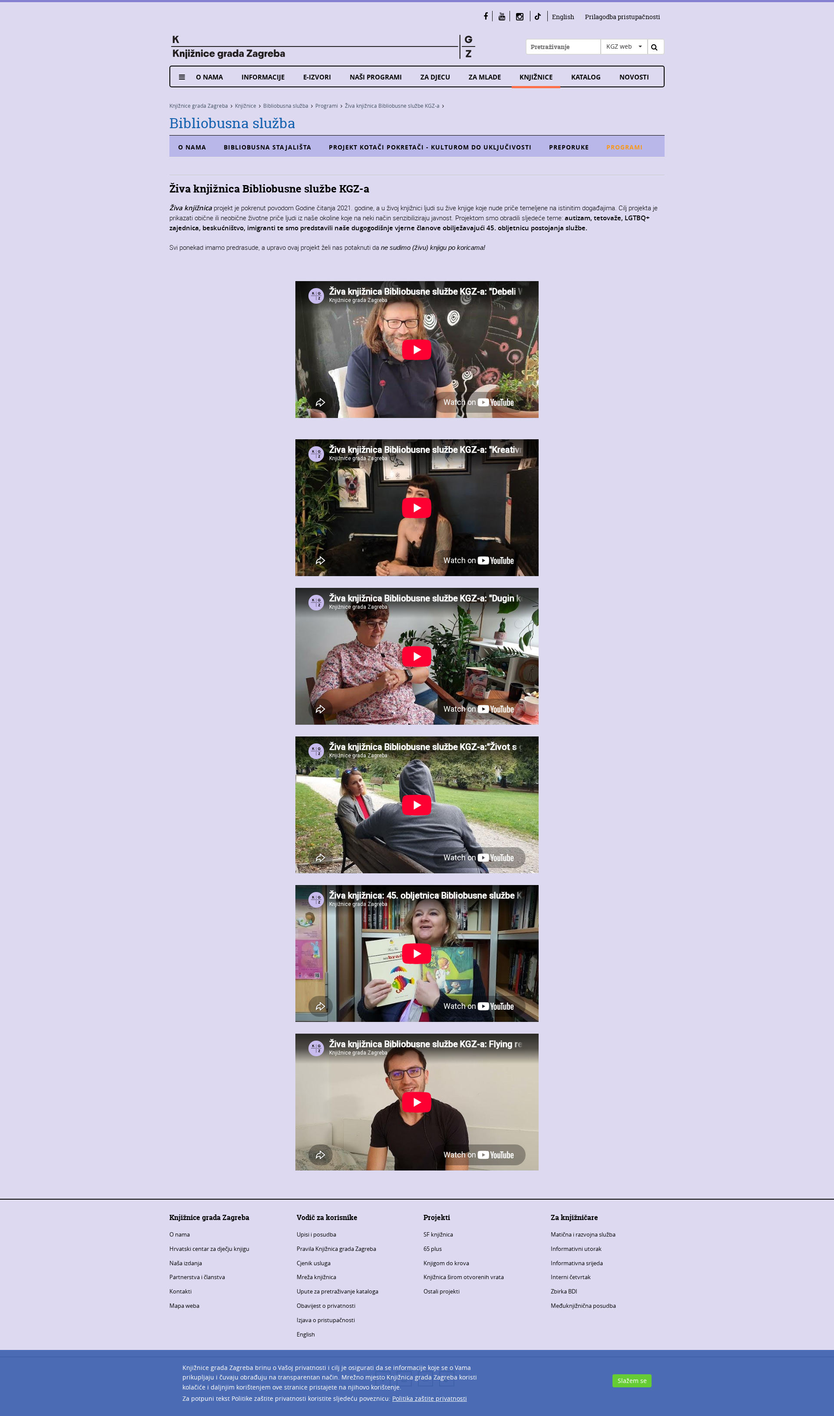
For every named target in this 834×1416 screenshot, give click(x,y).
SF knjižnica (438, 1234)
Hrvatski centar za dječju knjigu (209, 1249)
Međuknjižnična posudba (583, 1306)
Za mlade (485, 77)
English (563, 17)
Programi (326, 105)
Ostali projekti (442, 1291)
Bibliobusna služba (285, 105)
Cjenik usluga (314, 1263)
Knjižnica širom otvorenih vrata (464, 1277)
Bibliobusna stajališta (267, 147)
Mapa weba (184, 1306)
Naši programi (376, 77)
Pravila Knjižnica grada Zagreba (336, 1249)
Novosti (634, 77)
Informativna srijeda (577, 1263)
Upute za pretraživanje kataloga (337, 1291)
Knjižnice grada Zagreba (198, 105)
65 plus (433, 1249)
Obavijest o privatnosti (326, 1306)
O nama (209, 77)
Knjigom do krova (446, 1263)
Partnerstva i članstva (197, 1277)
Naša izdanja (185, 1263)
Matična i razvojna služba (583, 1234)
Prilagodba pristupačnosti (622, 17)
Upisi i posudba (316, 1234)
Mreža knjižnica (316, 1277)
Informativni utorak (576, 1249)
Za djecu (435, 77)
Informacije (263, 77)
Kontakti (180, 1291)
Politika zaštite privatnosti (429, 1398)
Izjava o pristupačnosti (326, 1320)
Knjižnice (536, 77)
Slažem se (632, 1380)
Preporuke (569, 147)
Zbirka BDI (564, 1291)
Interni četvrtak (571, 1277)
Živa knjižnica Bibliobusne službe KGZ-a (392, 105)
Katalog (586, 77)
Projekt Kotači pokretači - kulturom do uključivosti (430, 147)
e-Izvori (317, 77)
